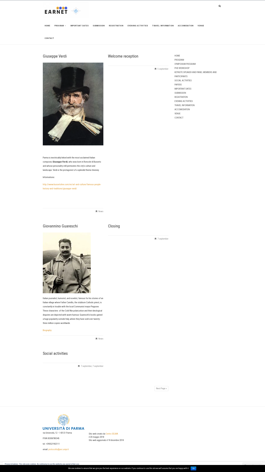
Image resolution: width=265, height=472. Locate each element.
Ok (193, 468)
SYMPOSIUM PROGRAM (185, 64)
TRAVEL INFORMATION (163, 26)
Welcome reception (123, 56)
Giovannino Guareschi (60, 226)
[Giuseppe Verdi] (73, 104)
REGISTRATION (116, 26)
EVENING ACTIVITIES (138, 26)
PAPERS (178, 84)
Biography (47, 330)
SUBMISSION (99, 26)
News (100, 211)
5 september (162, 69)
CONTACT (49, 38)
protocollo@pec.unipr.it (58, 449)
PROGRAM (59, 26)
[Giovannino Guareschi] (73, 262)
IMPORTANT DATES (79, 26)
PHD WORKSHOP (182, 68)
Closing (114, 226)
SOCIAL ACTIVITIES (183, 80)
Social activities (55, 353)
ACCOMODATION (186, 26)
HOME (47, 26)
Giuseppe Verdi (55, 56)
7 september (162, 239)
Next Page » (161, 388)
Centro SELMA (112, 434)
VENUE (201, 26)
